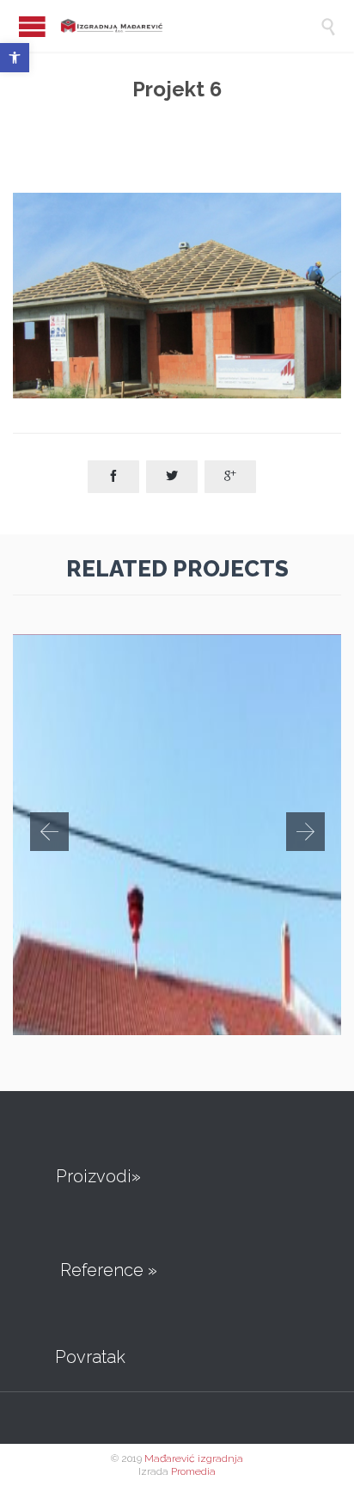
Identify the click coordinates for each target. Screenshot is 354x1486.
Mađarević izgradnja (193, 1458)
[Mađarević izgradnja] (166, 26)
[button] (14, 57)
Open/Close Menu (32, 26)
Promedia (193, 1471)
